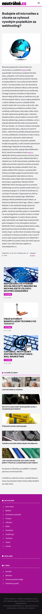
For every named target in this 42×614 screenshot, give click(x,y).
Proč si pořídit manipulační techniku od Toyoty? (20, 321)
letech (24, 70)
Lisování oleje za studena (12, 390)
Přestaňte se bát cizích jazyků (14, 426)
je (11, 70)
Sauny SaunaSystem (9, 481)
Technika (32, 255)
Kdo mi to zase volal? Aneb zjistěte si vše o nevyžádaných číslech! (19, 408)
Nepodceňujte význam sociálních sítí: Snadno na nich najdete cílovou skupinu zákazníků (20, 287)
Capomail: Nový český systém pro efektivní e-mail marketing (18, 354)
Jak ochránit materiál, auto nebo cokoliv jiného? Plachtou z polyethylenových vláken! (20, 462)
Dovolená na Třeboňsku (10, 469)
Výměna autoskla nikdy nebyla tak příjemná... (20, 443)
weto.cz (30, 152)
